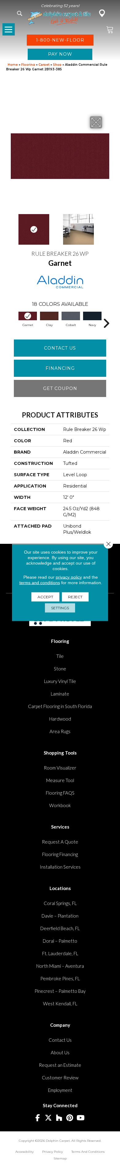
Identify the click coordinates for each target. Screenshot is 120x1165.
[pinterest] (70, 1118)
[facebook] (37, 1118)
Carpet (44, 65)
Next (106, 226)
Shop (57, 65)
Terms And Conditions (88, 1152)
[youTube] (80, 1118)
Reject (75, 596)
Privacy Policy (52, 1152)
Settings (60, 607)
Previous (14, 226)
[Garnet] (27, 316)
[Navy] (92, 316)
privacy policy (69, 576)
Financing (60, 368)
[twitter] (48, 1118)
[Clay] (49, 316)
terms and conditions (39, 582)
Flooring (28, 65)
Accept (45, 596)
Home (13, 65)
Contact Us (60, 348)
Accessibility (24, 1152)
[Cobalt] (71, 316)
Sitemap (60, 1158)
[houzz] (59, 1118)
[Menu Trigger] (8, 29)
